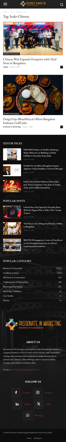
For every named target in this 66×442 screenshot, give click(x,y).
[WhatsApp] (28, 415)
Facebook (26, 392)
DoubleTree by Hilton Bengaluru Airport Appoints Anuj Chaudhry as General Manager (43, 167)
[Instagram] (38, 393)
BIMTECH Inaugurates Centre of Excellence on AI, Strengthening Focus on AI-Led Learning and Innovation (43, 243)
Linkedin (27, 404)
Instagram (48, 392)
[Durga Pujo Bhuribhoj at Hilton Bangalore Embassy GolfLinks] (33, 95)
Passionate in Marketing (12, 127)
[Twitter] (39, 404)
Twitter (48, 404)
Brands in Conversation (11, 54)
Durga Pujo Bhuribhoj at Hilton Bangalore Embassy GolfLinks (29, 121)
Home (5, 12)
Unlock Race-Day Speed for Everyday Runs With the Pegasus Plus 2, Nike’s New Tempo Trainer (42, 210)
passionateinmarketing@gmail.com (25, 369)
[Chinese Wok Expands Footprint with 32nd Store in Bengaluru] (33, 38)
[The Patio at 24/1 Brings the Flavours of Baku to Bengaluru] (12, 228)
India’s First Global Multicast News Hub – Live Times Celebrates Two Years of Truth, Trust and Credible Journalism (41, 184)
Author (5, 67)
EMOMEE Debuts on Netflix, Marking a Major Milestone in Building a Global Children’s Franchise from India (41, 152)
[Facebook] (16, 393)
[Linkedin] (17, 404)
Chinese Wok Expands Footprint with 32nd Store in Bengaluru (29, 61)
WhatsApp (39, 415)
